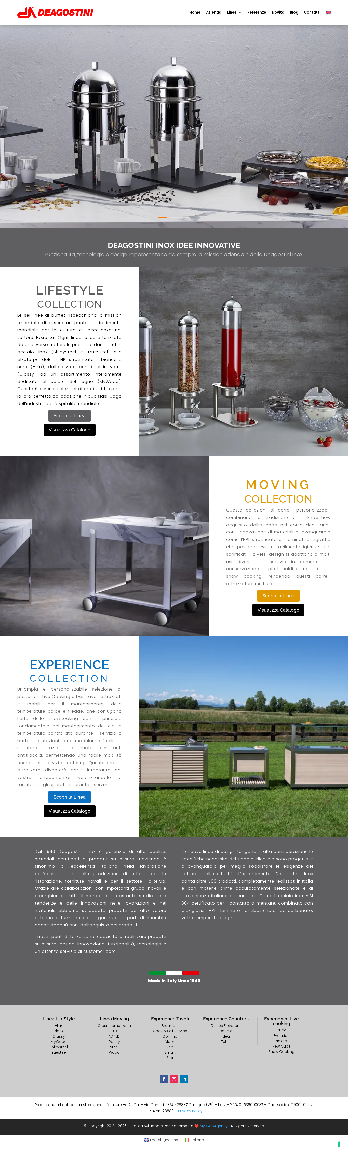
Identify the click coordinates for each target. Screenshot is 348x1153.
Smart (170, 1052)
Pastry (114, 1041)
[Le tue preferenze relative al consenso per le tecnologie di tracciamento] (339, 1144)
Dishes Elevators (225, 1025)
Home (195, 12)
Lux (114, 1030)
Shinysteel (59, 1047)
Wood (114, 1052)
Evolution (281, 1035)
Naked (281, 1040)
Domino (170, 1036)
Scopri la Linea (69, 415)
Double (225, 1030)
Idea (226, 1036)
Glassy (58, 1036)
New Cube (281, 1046)
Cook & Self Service (170, 1030)
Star (169, 1057)
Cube (281, 1030)
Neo (169, 1047)
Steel (114, 1047)
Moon (170, 1041)
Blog (294, 12)
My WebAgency (214, 1125)
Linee (232, 12)
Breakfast (170, 1025)
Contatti (312, 12)
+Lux (58, 1025)
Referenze (256, 12)
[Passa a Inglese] (328, 12)
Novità (278, 12)
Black (58, 1030)
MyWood (59, 1041)
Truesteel (58, 1052)
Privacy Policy (190, 1110)
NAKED (114, 1036)
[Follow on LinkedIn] (184, 1079)
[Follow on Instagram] (174, 1079)
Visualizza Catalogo (69, 429)
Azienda (213, 12)
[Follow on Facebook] (164, 1079)
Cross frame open (114, 1025)
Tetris (226, 1041)
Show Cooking (282, 1051)
